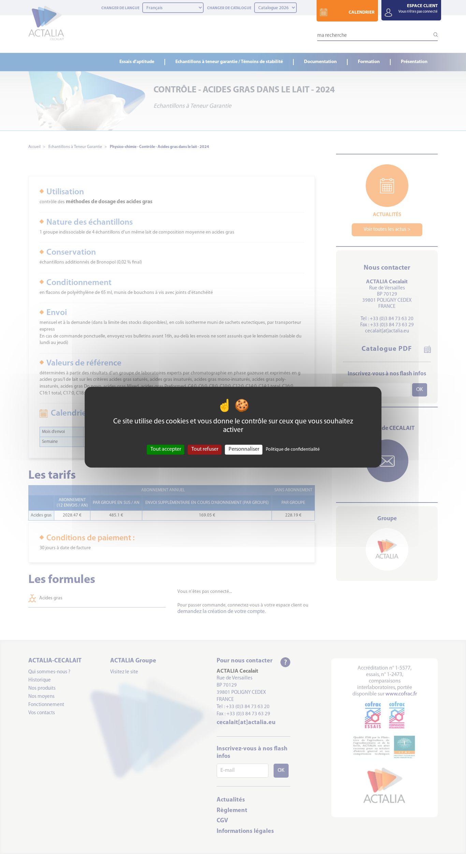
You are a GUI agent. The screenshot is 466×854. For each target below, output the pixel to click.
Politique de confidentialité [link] (293, 449)
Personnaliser (244, 449)
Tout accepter (165, 449)
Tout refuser (204, 449)
